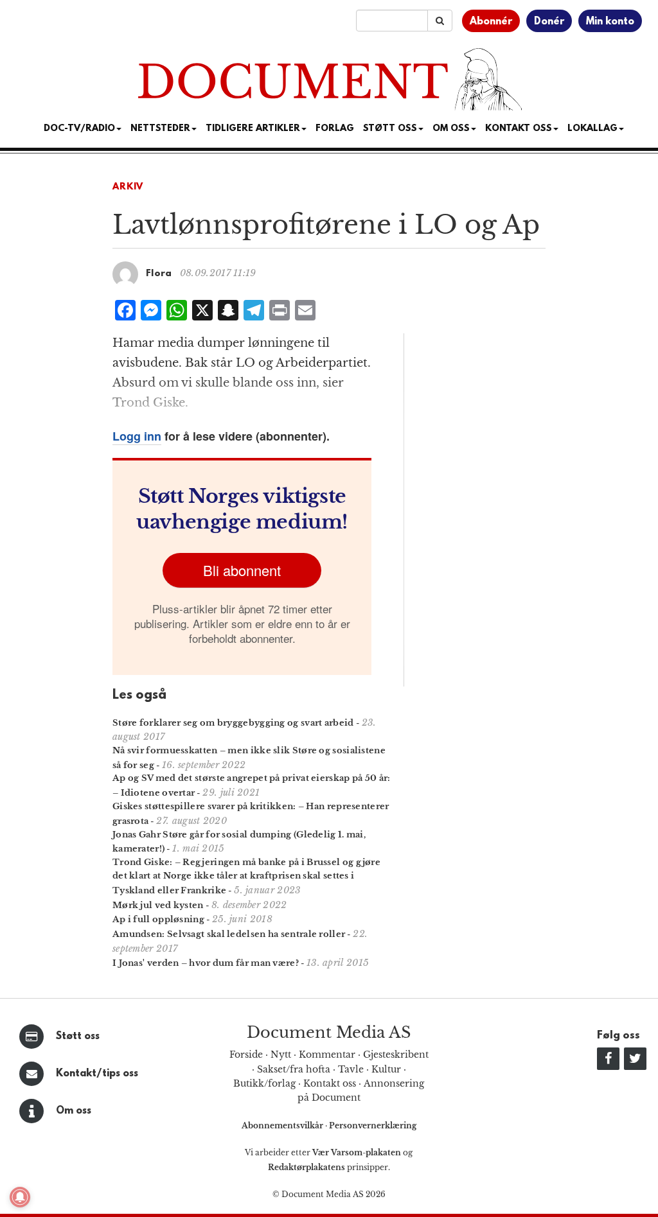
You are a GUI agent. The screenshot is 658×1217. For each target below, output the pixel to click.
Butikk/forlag (264, 1083)
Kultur (386, 1069)
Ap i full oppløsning (158, 919)
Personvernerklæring (372, 1125)
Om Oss (451, 128)
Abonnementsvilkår (283, 1125)
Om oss (73, 1111)
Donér (549, 22)
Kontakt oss (518, 128)
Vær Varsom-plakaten (356, 1152)
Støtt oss (78, 1036)
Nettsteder (160, 128)
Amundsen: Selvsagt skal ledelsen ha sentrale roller (228, 934)
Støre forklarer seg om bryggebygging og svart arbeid (233, 722)
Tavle (351, 1069)
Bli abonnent (242, 570)
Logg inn (136, 436)
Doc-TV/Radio (79, 128)
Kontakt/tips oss (97, 1074)
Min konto (610, 22)
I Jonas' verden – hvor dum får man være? (205, 963)
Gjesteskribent (396, 1054)
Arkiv (127, 187)
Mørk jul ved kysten (158, 905)
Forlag (335, 128)
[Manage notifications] (20, 1197)
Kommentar (327, 1054)
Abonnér (491, 22)
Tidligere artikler (253, 128)
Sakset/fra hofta (293, 1069)
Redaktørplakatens (306, 1167)
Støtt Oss (390, 128)
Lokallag (592, 128)
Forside (246, 1054)
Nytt (281, 1054)
